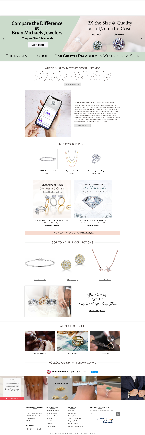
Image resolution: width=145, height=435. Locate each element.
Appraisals (105, 353)
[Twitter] (37, 429)
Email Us (29, 420)
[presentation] (3, 38)
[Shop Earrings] (72, 262)
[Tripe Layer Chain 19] (71, 159)
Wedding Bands (51, 413)
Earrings (49, 418)
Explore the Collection (52, 225)
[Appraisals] (105, 341)
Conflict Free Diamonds (75, 426)
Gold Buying (72, 353)
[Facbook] (27, 429)
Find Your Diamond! (93, 225)
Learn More (87, 233)
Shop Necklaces (105, 280)
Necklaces (49, 423)
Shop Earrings (72, 280)
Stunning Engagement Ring (96, 171)
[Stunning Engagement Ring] (96, 159)
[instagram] (34, 429)
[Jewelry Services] (40, 341)
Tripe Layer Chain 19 (72, 171)
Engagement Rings (52, 410)
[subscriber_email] (118, 414)
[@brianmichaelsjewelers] (48, 372)
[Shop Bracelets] (40, 262)
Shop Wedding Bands (97, 311)
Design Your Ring (82, 125)
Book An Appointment (72, 84)
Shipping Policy (73, 421)
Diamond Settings (52, 415)
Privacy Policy (72, 415)
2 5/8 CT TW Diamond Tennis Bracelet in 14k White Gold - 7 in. (56, 171)
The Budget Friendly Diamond (92, 220)
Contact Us (72, 413)
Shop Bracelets (40, 280)
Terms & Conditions (74, 418)
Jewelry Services (39, 353)
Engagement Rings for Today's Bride (52, 220)
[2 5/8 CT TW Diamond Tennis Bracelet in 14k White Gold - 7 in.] (47, 159)
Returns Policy (73, 423)
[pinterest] (31, 429)
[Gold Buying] (72, 341)
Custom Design (51, 426)
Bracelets (49, 421)
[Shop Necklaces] (105, 262)
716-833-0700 (30, 418)
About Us (71, 410)
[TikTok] (40, 429)
